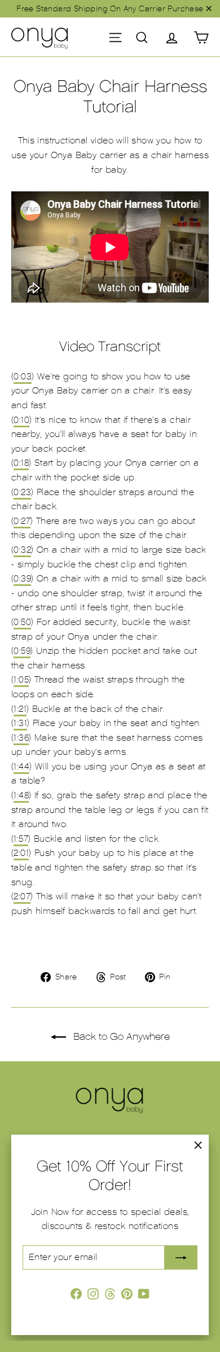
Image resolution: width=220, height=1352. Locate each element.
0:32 (22, 549)
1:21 (20, 709)
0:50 (22, 622)
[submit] (181, 1257)
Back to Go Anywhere (120, 1036)
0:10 (21, 420)
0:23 (22, 492)
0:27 (22, 521)
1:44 (21, 766)
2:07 (22, 896)
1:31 (20, 723)
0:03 (23, 376)
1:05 (21, 679)
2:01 (21, 853)
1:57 (21, 839)
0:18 (21, 463)
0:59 (22, 651)
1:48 (21, 795)
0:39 (22, 578)
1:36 (21, 737)
